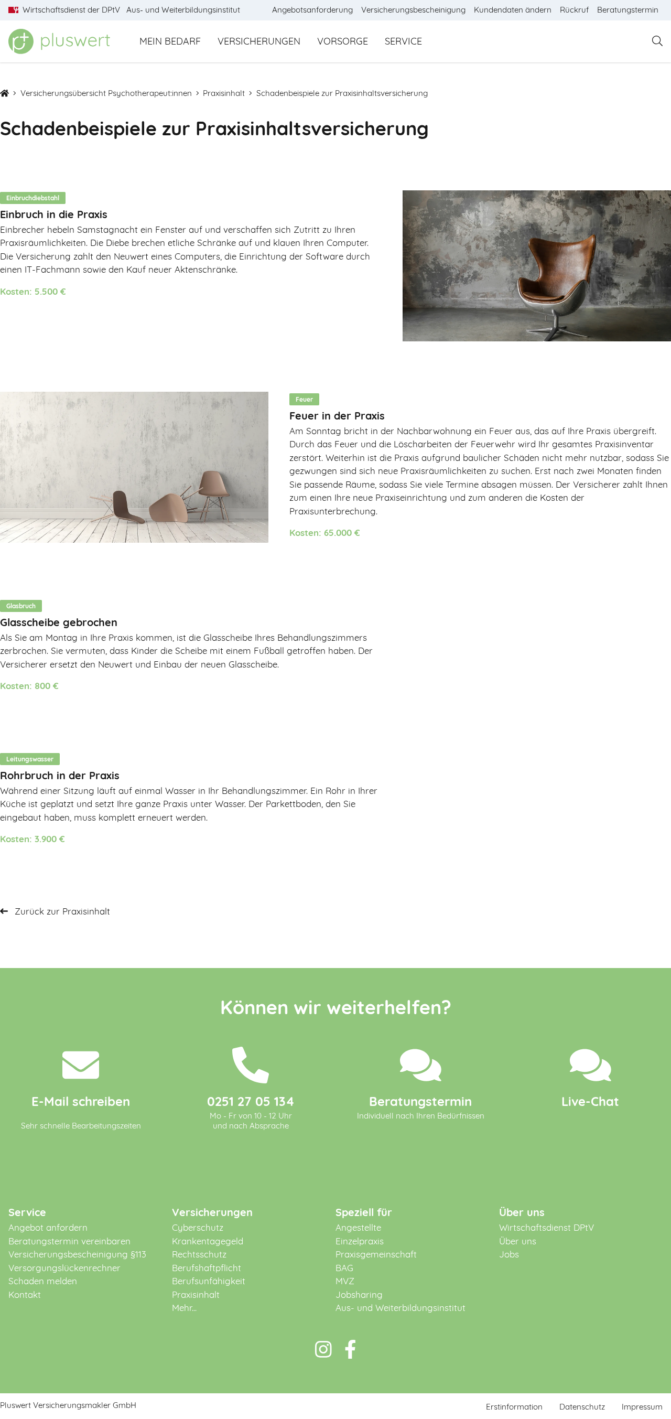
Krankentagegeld (207, 1240)
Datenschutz (582, 1407)
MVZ (345, 1280)
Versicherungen (259, 41)
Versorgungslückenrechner (64, 1267)
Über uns (517, 1240)
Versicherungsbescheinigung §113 (77, 1254)
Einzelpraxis (360, 1240)
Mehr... (184, 1307)
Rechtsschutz (199, 1254)
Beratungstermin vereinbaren (69, 1240)
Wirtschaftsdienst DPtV (546, 1227)
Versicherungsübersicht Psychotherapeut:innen (106, 93)
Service (403, 41)
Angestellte (358, 1227)
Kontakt (24, 1294)
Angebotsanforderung (312, 10)
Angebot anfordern (48, 1227)
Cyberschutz (197, 1227)
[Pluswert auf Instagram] (323, 1350)
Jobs (509, 1254)
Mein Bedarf (170, 41)
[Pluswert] (59, 41)
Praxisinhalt (224, 93)
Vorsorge (342, 41)
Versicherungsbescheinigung (413, 10)
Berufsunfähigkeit (208, 1280)
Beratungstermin (627, 10)
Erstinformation (514, 1407)
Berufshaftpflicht (206, 1267)
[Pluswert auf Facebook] (350, 1350)
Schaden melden (42, 1280)
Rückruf (574, 10)
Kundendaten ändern (512, 10)
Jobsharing (359, 1294)
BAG (344, 1267)
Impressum (642, 1407)
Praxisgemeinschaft (376, 1254)
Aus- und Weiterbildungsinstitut (401, 1307)
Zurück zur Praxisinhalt (61, 911)
